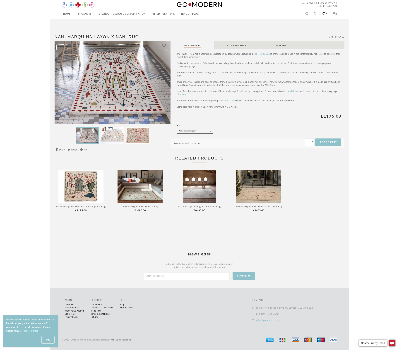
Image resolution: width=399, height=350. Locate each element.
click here (294, 91)
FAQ (122, 305)
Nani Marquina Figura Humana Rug (199, 206)
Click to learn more (29, 331)
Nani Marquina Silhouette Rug (140, 206)
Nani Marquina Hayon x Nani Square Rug (81, 206)
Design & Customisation (129, 14)
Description (192, 45)
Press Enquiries (72, 308)
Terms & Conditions (100, 314)
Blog (195, 14)
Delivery (280, 45)
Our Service (96, 305)
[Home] (199, 5)
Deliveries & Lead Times (102, 308)
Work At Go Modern (74, 311)
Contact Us (229, 101)
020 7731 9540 (329, 6)
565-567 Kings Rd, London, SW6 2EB (319, 3)
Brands (104, 14)
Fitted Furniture (163, 14)
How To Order (126, 308)
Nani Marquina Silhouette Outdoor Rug (259, 206)
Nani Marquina (260, 54)
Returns (94, 317)
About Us (69, 305)
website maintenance (121, 340)
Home (67, 14)
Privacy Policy (71, 317)
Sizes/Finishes (236, 45)
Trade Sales (96, 311)
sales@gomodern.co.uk (268, 320)
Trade (185, 14)
